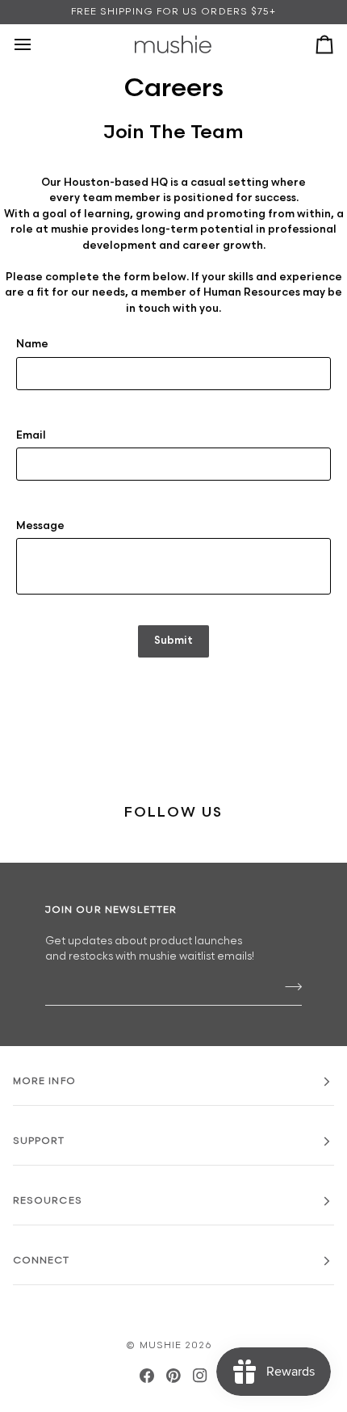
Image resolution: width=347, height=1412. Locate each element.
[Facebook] (147, 1375)
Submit (173, 640)
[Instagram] (200, 1375)
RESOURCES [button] (47, 1201)
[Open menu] (37, 44)
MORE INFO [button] (44, 1081)
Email (31, 435)
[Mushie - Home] (173, 44)
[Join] (288, 987)
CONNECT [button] (41, 1260)
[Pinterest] (173, 1375)
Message (40, 525)
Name (32, 344)
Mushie (163, 1345)
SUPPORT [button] (39, 1141)
